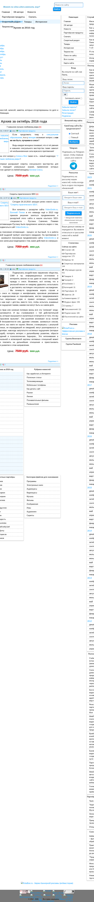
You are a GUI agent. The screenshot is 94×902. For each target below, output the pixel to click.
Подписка (66, 116)
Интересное (41, 22)
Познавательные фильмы (38, 400)
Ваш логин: (68, 79)
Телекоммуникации (35, 381)
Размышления (33, 404)
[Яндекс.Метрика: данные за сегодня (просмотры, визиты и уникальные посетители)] (59, 892)
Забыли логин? (69, 110)
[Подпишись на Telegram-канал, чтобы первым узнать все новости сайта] (73, 168)
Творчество (7, 27)
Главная (6, 12)
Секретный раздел (11, 22)
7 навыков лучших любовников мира (23, 265)
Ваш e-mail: (73, 203)
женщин (32, 137)
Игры (29, 508)
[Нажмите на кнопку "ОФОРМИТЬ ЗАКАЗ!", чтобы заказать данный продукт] (24, 181)
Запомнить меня (72, 98)
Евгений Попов (17, 212)
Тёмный (74, 137)
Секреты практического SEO (22, 194)
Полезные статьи (34, 377)
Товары (28, 22)
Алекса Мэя (21, 156)
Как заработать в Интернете (39, 374)
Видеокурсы (32, 493)
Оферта (63, 899)
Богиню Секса (35, 170)
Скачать (33, 17)
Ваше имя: (73, 193)
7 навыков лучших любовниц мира (22, 127)
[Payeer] (47, 895)
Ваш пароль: (68, 87)
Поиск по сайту (70, 55)
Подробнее (52, 186)
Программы (31, 481)
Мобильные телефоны (36, 385)
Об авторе (19, 12)
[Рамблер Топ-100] (47, 891)
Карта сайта (69, 63)
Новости (31, 12)
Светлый (74, 134)
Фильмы (30, 500)
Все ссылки (69, 59)
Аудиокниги (31, 512)
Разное (30, 393)
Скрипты (30, 515)
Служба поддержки (47, 901)
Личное (30, 396)
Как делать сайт (33, 389)
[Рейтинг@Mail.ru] (37, 893)
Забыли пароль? (69, 107)
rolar (40, 899)
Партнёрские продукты (13, 17)
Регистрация (67, 113)
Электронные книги (35, 485)
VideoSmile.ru (51, 210)
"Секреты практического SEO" (23, 205)
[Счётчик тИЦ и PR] (25, 893)
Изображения (32, 504)
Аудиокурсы (32, 489)
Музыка (30, 496)
